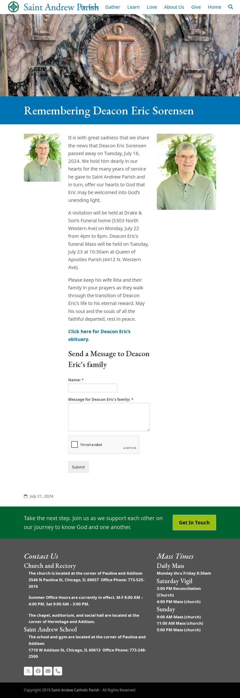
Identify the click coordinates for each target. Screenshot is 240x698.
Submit (78, 467)
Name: (76, 380)
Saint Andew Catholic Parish (75, 690)
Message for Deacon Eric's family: (100, 399)
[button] (230, 7)
